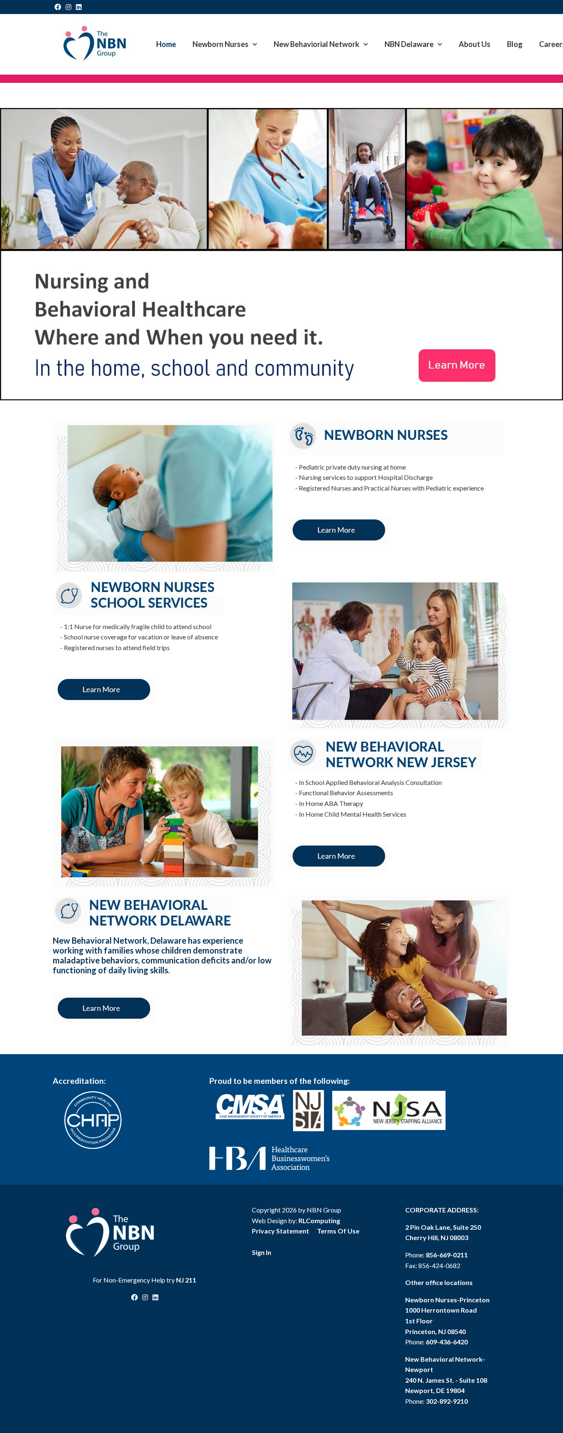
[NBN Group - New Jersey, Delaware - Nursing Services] (94, 43)
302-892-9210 (447, 1401)
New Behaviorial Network (316, 44)
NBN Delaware (409, 44)
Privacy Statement (280, 1231)
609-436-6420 (447, 1342)
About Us (474, 44)
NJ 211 (186, 1280)
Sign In (261, 1252)
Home (166, 44)
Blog (515, 44)
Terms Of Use (338, 1231)
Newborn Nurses (220, 44)
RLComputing (319, 1220)
